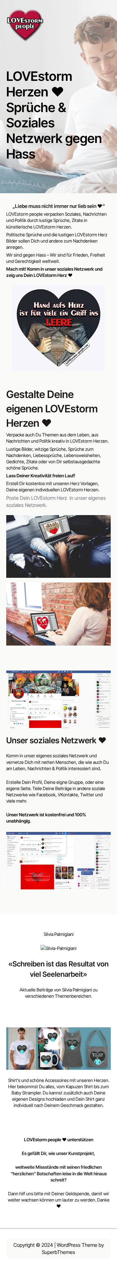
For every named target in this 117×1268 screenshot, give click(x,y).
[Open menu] (107, 25)
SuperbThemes (58, 1252)
